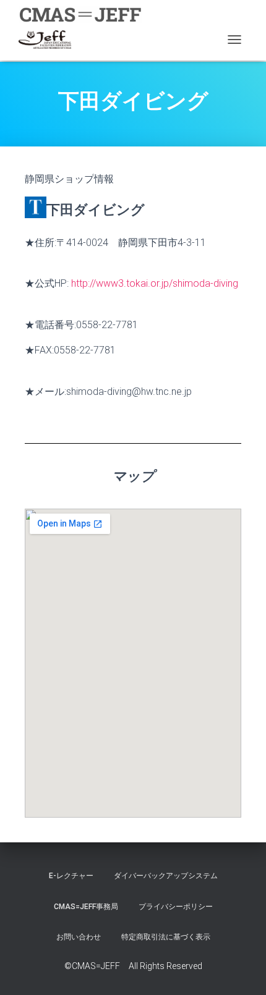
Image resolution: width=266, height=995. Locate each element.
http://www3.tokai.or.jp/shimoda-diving (154, 283)
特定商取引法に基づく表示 (165, 937)
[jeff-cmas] (49, 39)
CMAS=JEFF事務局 (86, 906)
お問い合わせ (78, 937)
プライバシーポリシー (176, 906)
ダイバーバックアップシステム (166, 875)
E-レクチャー (71, 875)
